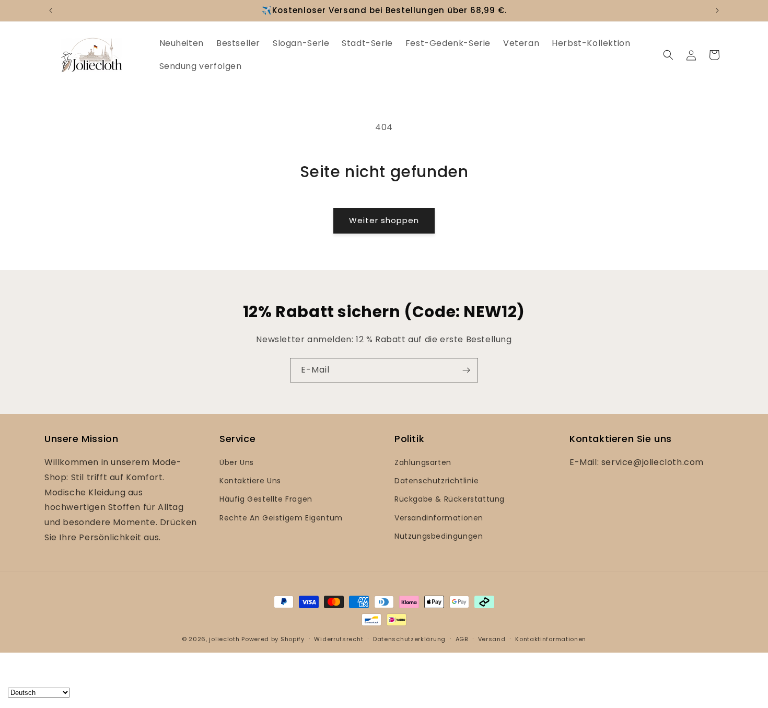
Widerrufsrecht (338, 639)
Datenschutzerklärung (409, 639)
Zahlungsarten (422, 462)
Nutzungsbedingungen (438, 536)
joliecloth (224, 639)
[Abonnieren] (466, 370)
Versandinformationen (438, 518)
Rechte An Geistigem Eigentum (281, 518)
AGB (462, 639)
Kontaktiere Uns (250, 480)
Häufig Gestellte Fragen (265, 499)
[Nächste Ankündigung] (717, 10)
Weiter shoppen (384, 220)
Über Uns (236, 462)
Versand (492, 639)
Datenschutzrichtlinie (436, 480)
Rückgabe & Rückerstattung (449, 499)
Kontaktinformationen (550, 639)
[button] (668, 54)
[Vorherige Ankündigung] (50, 10)
